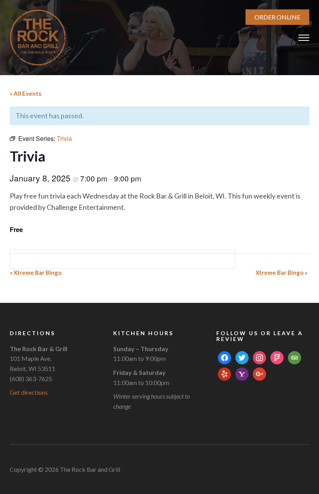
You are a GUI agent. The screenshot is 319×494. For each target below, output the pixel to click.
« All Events (25, 93)
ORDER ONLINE (277, 17)
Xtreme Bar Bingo (35, 272)
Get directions (29, 392)
